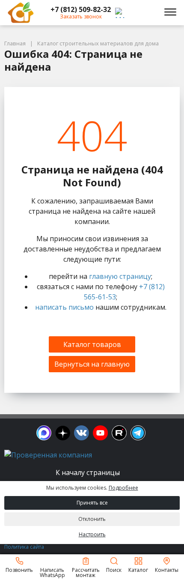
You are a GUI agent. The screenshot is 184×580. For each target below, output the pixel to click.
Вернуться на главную (92, 364)
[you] (100, 432)
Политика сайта (24, 546)
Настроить (92, 534)
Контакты (166, 569)
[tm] (138, 432)
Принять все (92, 502)
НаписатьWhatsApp (52, 572)
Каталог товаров (92, 344)
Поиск (114, 569)
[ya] (62, 432)
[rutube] (119, 432)
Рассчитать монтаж (86, 572)
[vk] (81, 432)
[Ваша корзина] (147, 12)
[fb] (43, 432)
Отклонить (92, 519)
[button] (80, 9)
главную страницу (120, 276)
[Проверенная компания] (48, 455)
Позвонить (19, 569)
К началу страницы (89, 472)
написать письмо (64, 307)
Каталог (138, 569)
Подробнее (123, 487)
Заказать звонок (81, 16)
